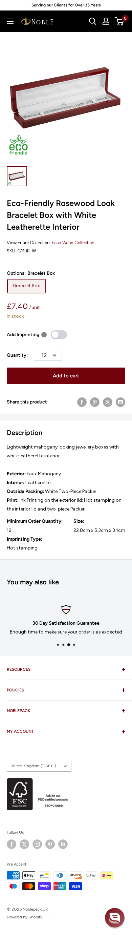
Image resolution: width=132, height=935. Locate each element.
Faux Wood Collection (73, 242)
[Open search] (92, 21)
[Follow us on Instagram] (37, 844)
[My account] (106, 21)
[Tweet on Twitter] (107, 402)
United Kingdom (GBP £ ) (33, 766)
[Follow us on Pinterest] (50, 844)
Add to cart (66, 376)
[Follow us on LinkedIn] (63, 844)
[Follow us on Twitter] (24, 844)
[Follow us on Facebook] (11, 844)
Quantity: (17, 355)
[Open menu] (10, 21)
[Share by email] (120, 402)
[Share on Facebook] (82, 402)
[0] (119, 21)
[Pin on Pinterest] (95, 402)
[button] (115, 918)
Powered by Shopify (24, 917)
